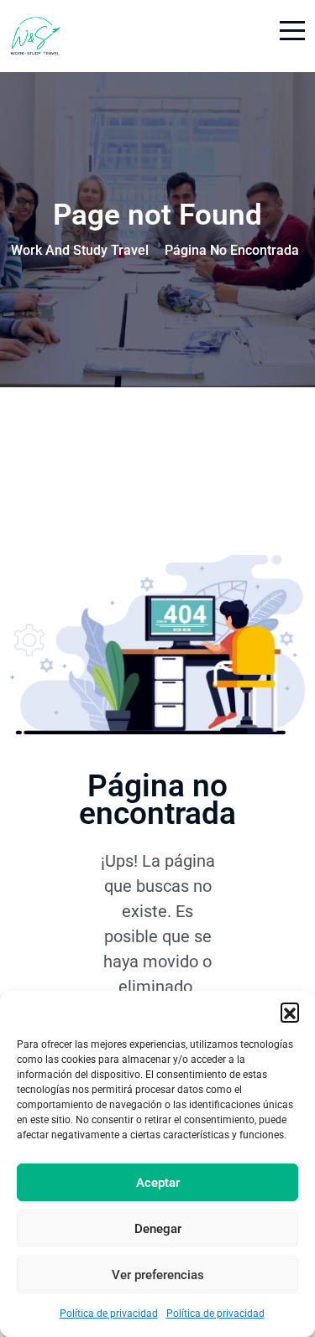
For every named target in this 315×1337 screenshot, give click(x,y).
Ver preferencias (158, 1275)
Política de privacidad (109, 1313)
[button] (289, 1011)
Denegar (157, 1228)
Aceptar (158, 1182)
